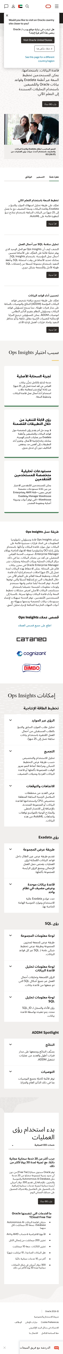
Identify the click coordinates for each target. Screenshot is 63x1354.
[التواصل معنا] (6, 6)
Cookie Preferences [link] (50, 1322)
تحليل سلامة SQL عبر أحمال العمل (38, 244)
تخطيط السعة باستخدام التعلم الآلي (38, 200)
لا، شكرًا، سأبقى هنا (44, 48)
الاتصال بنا (33, 1333)
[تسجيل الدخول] (13, 6)
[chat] (56, 1347)
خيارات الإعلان (31, 1322)
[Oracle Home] (48, 6)
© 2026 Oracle (52, 1311)
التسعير (40, 176)
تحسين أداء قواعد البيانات (43, 295)
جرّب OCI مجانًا (46, 1201)
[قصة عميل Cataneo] (31, 639)
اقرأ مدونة (54, 224)
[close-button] (4, 1347)
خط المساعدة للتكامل (50, 1333)
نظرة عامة (54, 176)
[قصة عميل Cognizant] (31, 653)
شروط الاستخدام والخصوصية (46, 1316)
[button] (57, 6)
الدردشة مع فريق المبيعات (35, 1347)
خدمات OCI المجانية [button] (44, 1144)
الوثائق (28, 176)
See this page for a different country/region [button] (39, 59)
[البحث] (27, 6)
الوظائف (18, 1322)
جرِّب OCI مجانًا (50, 104)
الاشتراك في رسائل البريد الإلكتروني (44, 1327)
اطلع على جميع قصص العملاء (34, 625)
